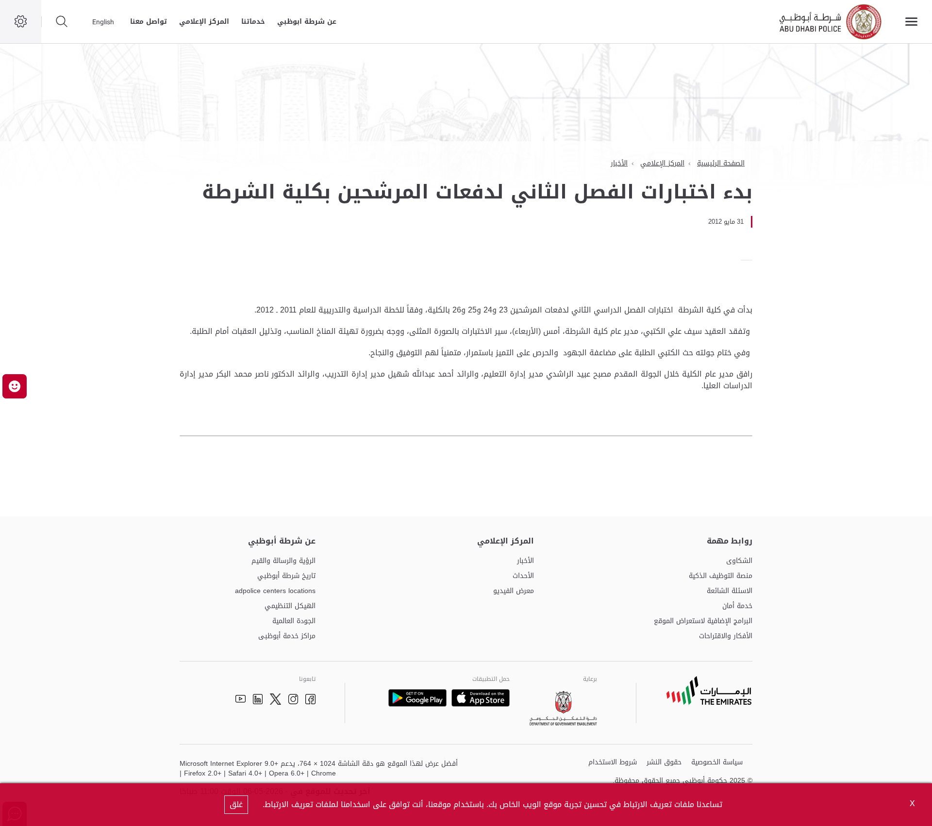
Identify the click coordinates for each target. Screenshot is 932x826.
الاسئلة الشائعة (729, 591)
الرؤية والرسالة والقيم (283, 561)
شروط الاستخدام (612, 762)
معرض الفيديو (513, 591)
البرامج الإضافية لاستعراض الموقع (703, 621)
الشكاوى (739, 561)
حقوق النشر (664, 762)
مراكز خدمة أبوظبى (287, 636)
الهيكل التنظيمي (290, 606)
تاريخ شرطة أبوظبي (286, 576)
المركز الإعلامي (204, 21)
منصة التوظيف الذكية (720, 576)
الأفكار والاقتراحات (725, 636)
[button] (14, 386)
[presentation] (749, 260)
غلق (236, 804)
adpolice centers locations (275, 591)
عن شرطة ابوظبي (306, 21)
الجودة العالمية (294, 621)
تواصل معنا (148, 21)
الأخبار (619, 163)
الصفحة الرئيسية (721, 163)
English (103, 21)
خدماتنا (253, 21)
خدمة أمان (737, 606)
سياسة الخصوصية (717, 762)
